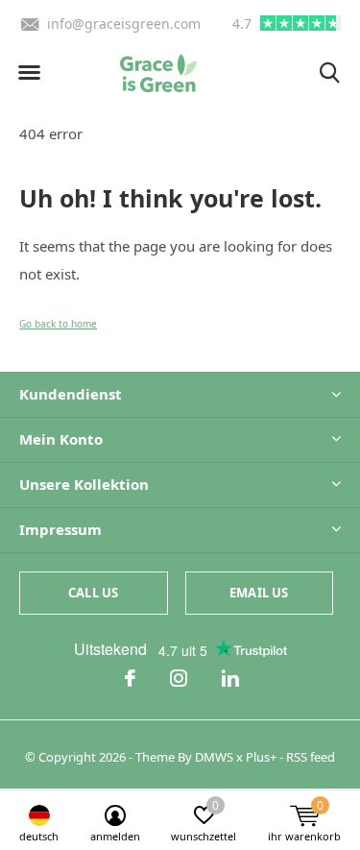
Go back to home (58, 323)
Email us (258, 592)
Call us (93, 592)
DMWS (214, 756)
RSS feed (310, 756)
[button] (29, 73)
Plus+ (261, 756)
